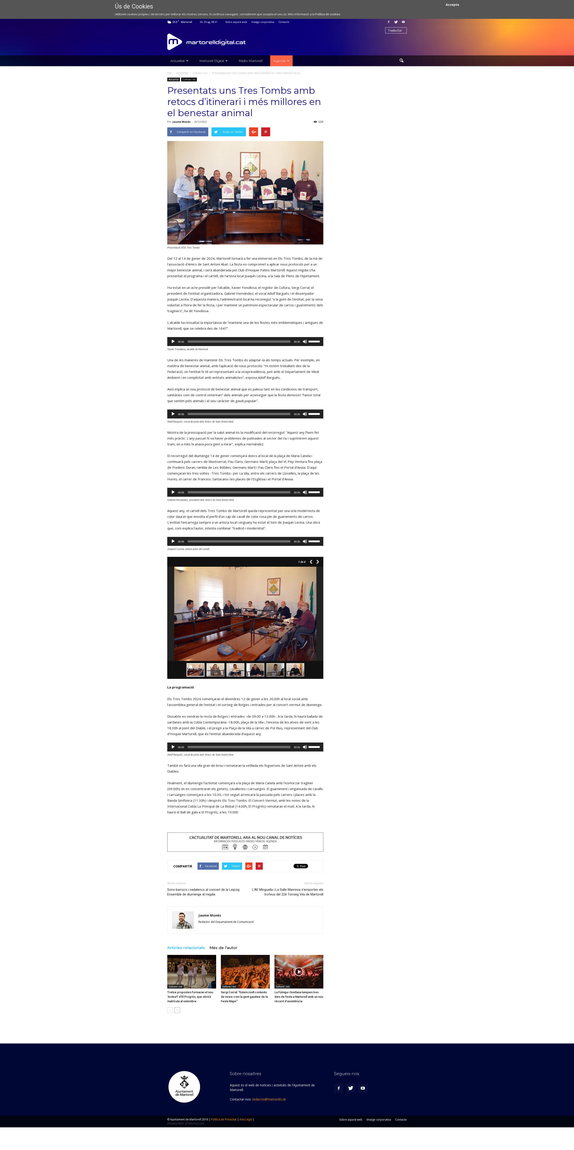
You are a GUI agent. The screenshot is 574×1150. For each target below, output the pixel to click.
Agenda (279, 61)
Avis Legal (245, 1119)
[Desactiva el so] (305, 341)
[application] (245, 341)
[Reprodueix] (173, 341)
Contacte (283, 22)
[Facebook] (388, 22)
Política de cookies (327, 14)
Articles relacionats (186, 947)
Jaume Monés (182, 121)
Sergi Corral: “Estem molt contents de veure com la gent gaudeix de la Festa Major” (244, 997)
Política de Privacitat (224, 1119)
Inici (169, 73)
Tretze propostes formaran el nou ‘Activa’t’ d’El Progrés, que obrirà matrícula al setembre (190, 997)
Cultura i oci (189, 79)
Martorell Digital (211, 61)
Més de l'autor (223, 947)
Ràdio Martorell (251, 61)
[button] (401, 60)
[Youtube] (403, 22)
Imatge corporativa (262, 22)
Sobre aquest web (236, 22)
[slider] (315, 341)
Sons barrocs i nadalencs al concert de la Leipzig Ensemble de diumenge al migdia (203, 892)
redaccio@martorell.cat (269, 1099)
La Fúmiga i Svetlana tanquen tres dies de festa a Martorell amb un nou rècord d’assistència (298, 997)
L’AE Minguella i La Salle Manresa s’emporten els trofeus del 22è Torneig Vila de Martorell (287, 892)
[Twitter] (396, 22)
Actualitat (177, 61)
